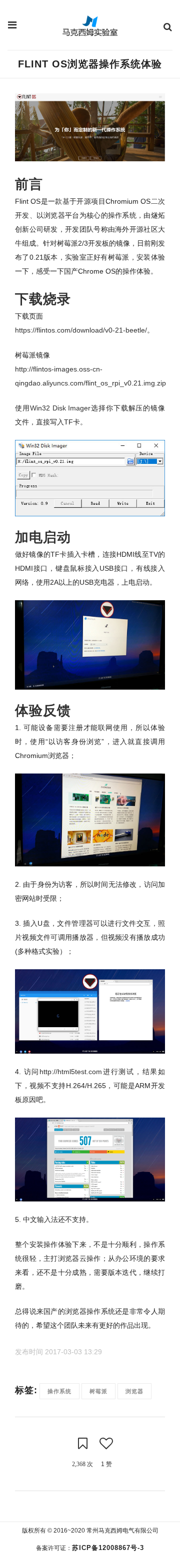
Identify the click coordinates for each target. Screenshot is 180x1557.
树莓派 (99, 1391)
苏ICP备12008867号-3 (108, 1548)
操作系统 (60, 1391)
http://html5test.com (71, 1072)
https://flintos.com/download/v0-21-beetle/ (81, 330)
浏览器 (135, 1391)
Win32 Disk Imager (60, 408)
